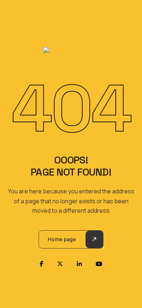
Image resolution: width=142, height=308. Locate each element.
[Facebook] (41, 264)
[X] (60, 264)
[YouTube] (99, 264)
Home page (62, 239)
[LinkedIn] (79, 264)
